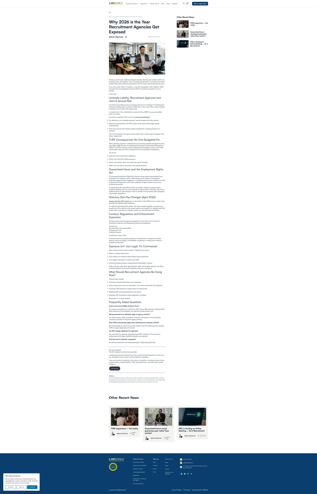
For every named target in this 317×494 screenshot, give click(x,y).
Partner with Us (154, 3)
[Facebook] (184, 473)
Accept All (32, 487)
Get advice (114, 368)
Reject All (21, 487)
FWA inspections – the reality (199, 24)
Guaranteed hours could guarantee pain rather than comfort (198, 34)
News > (111, 16)
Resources (143, 3)
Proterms (174, 3)
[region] (21, 482)
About (168, 3)
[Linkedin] (126, 37)
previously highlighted (142, 117)
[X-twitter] (191, 473)
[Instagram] (188, 473)
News (162, 3)
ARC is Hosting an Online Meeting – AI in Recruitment (199, 44)
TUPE (118, 145)
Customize (10, 487)
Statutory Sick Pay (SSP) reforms (119, 201)
